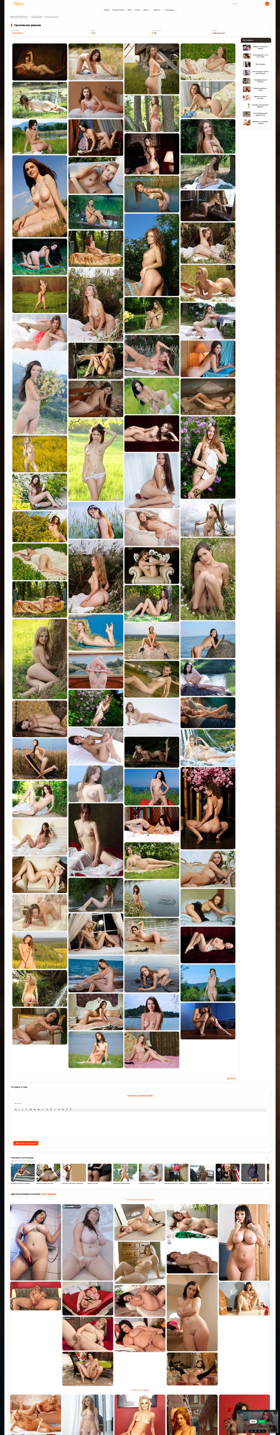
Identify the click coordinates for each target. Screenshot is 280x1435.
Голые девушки (17, 33)
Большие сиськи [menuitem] (119, 10)
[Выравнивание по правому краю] (38, 1109)
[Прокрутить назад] (262, 1158)
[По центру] (35, 1109)
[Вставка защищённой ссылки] (51, 1109)
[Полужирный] (16, 1109)
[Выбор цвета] (55, 1109)
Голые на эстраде (140, 1390)
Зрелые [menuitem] (146, 10)
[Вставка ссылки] (47, 1109)
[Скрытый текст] (59, 1109)
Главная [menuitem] (106, 10)
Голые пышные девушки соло (140, 1199)
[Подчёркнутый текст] (23, 1109)
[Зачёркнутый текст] (26, 1109)
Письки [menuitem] (137, 10)
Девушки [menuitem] (157, 10)
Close (253, 1421)
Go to (262, 1421)
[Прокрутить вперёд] (267, 1158)
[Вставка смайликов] (43, 1109)
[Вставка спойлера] (71, 1109)
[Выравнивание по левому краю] (31, 1109)
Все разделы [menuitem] (169, 10)
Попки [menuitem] (130, 10)
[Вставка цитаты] (63, 1109)
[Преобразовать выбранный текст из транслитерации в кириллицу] (67, 1109)
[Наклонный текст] (19, 1109)
